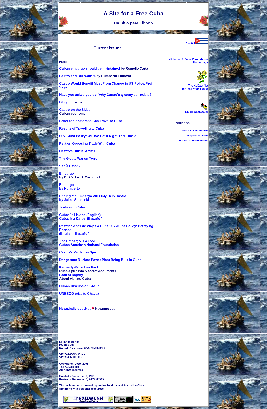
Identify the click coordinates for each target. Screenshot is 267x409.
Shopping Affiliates (197, 135)
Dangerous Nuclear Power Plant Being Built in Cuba (100, 260)
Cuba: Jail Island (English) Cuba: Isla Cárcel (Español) (80, 216)
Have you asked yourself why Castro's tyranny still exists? (105, 95)
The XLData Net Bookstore (193, 140)
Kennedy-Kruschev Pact (78, 267)
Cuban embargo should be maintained (89, 68)
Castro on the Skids (75, 110)
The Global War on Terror (79, 158)
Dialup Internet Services (195, 130)
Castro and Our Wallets (77, 76)
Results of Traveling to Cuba (81, 128)
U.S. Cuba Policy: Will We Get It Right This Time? (97, 136)
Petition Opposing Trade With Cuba (87, 143)
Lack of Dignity (71, 275)
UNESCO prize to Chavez (79, 293)
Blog (63, 102)
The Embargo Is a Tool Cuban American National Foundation (89, 243)
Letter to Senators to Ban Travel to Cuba (91, 121)
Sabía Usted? (70, 166)
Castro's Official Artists (77, 151)
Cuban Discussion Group (79, 286)
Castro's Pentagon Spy (77, 252)
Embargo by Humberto (69, 186)
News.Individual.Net (75, 308)
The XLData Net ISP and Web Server (195, 87)
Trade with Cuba (72, 207)
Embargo (66, 173)
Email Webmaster (196, 111)
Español (190, 43)
